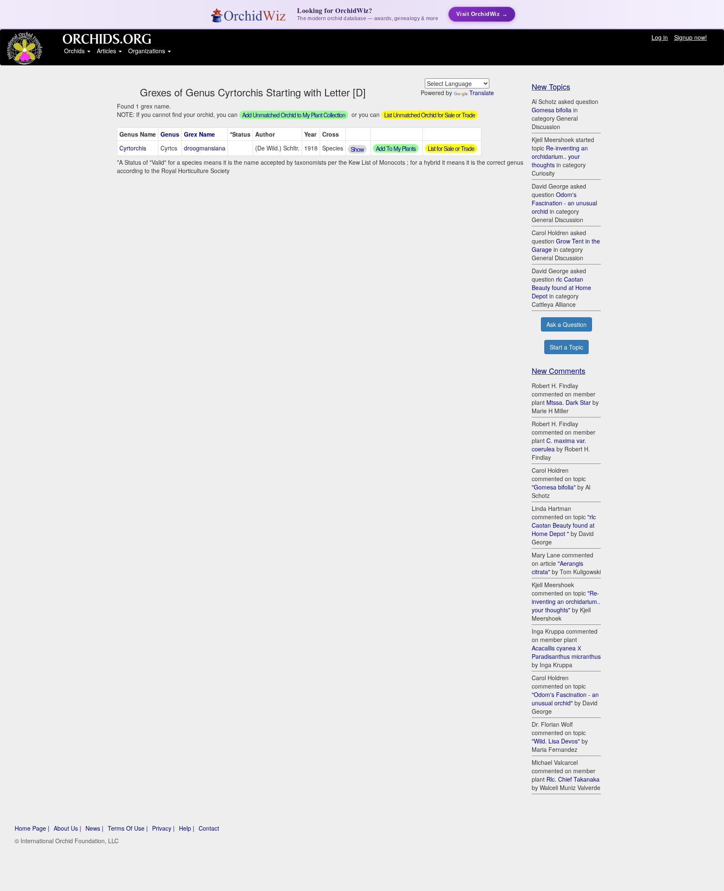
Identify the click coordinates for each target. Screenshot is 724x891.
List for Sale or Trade (451, 148)
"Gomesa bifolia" (554, 487)
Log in (660, 37)
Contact (209, 828)
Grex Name (199, 134)
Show (357, 149)
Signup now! (690, 37)
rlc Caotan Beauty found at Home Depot (561, 287)
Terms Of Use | (128, 828)
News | (94, 828)
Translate (481, 92)
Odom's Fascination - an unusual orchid (564, 202)
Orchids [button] (75, 51)
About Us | (67, 828)
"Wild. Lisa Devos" (556, 741)
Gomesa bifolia (551, 110)
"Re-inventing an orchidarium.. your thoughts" (566, 601)
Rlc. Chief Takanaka (573, 779)
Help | (186, 828)
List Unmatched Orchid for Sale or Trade (429, 115)
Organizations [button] (147, 51)
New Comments (558, 370)
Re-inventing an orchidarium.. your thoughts (560, 156)
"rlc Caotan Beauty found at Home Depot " (564, 525)
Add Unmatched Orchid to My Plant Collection (293, 115)
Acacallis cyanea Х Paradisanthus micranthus (566, 652)
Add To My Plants (396, 148)
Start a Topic (566, 347)
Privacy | (163, 828)
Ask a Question (566, 324)
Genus (169, 134)
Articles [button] (107, 51)
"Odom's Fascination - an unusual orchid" (565, 698)
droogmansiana (204, 148)
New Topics (551, 86)
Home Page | (32, 828)
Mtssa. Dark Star (568, 402)
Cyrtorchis (132, 148)
